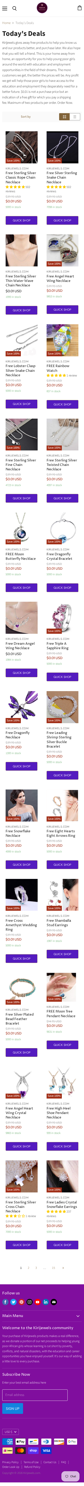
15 (53, 1268)
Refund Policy (32, 1467)
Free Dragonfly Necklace (18, 735)
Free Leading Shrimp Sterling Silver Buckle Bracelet (59, 740)
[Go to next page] (62, 1268)
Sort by (26, 117)
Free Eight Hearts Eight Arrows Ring (61, 833)
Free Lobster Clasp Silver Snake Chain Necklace (20, 370)
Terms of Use (31, 1462)
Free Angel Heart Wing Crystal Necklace (19, 1113)
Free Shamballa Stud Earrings (59, 923)
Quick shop (21, 220)
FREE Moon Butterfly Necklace (21, 556)
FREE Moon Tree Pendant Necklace (61, 1013)
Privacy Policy (10, 1462)
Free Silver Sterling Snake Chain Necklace (62, 177)
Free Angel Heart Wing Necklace (60, 278)
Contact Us (49, 1462)
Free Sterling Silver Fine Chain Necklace (21, 465)
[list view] (75, 116)
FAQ (63, 1462)
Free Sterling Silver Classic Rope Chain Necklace (21, 177)
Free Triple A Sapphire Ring (58, 646)
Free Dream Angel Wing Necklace (20, 646)
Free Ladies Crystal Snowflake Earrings (62, 1204)
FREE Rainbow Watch (58, 368)
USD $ (8, 1432)
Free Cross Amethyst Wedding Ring (21, 925)
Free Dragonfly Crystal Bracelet (59, 556)
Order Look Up (10, 1467)
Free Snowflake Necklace (18, 833)
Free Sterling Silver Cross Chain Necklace (21, 1207)
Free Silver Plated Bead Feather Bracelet (20, 1019)
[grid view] (64, 116)
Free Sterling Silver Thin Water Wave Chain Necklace (21, 281)
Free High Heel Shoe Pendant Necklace (59, 1113)
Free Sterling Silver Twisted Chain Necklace (62, 465)
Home (6, 23)
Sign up (12, 1408)
